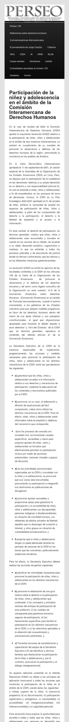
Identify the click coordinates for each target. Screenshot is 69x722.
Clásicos (51, 47)
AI (31, 54)
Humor (27, 75)
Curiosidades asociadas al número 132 (29, 68)
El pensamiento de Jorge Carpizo (26, 47)
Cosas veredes (17, 61)
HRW (40, 54)
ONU (12, 54)
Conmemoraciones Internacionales (27, 40)
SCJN (50, 54)
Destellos (14, 75)
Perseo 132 (15, 25)
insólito (48, 61)
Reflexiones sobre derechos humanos (28, 32)
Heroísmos (35, 61)
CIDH (22, 54)
